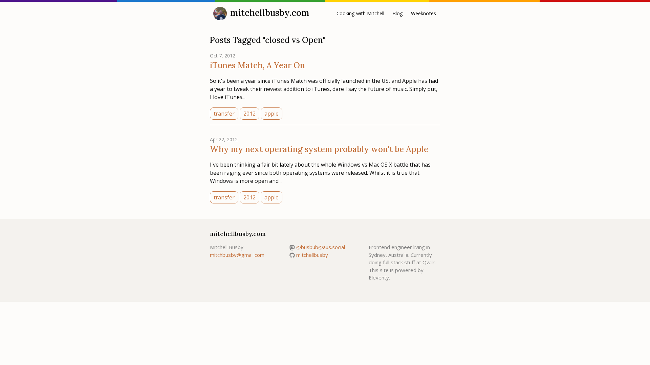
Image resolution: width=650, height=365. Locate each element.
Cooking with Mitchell (360, 13)
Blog (397, 13)
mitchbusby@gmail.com (237, 254)
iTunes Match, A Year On (257, 65)
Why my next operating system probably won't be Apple (319, 149)
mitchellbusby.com (269, 12)
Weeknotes (423, 13)
